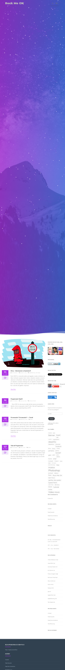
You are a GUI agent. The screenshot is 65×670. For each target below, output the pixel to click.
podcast (50, 473)
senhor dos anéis (54, 480)
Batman (51, 435)
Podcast (50, 588)
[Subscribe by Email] (52, 398)
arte (54, 433)
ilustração (50, 461)
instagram (56, 461)
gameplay (51, 450)
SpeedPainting (32, 372)
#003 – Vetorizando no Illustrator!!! (21, 371)
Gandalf (58, 453)
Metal (57, 465)
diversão (57, 444)
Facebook (58, 446)
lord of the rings (51, 464)
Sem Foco (51, 478)
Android (50, 433)
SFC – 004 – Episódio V (53, 545)
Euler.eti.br (50, 498)
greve (57, 454)
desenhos (51, 444)
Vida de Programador (17, 445)
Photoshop (54, 470)
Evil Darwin (50, 570)
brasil (58, 435)
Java (61, 461)
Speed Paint (52, 483)
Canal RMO (50, 563)
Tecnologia (38, 372)
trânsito (50, 487)
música (51, 467)
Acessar (50, 508)
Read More (13, 389)
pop (49, 591)
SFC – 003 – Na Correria (53, 548)
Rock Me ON (14, 3)
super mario (50, 484)
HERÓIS (58, 456)
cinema (49, 439)
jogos (49, 463)
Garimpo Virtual (32, 400)
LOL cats (54, 463)
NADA (31, 419)
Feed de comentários (53, 515)
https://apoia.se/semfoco (11, 649)
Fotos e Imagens (51, 573)
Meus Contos (51, 581)
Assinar (51, 418)
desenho (52, 442)
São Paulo (57, 484)
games (57, 450)
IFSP (54, 459)
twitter (50, 489)
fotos (53, 448)
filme (49, 448)
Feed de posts (51, 512)
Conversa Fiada (51, 566)
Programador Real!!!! (17, 399)
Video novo (54, 492)
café (57, 437)
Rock (49, 475)
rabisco (56, 473)
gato (49, 455)
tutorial (56, 487)
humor (50, 458)
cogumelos (56, 439)
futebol (58, 448)
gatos (54, 455)
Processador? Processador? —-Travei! (22, 417)
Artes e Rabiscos (51, 559)
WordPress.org (51, 519)
